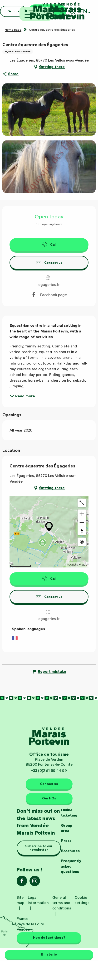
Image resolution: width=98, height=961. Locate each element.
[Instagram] (34, 882)
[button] (49, 109)
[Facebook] (22, 882)
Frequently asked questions (71, 866)
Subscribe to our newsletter (39, 847)
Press (66, 840)
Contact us (49, 784)
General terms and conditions (61, 902)
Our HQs (49, 798)
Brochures (70, 851)
